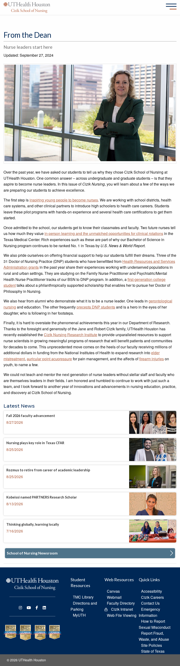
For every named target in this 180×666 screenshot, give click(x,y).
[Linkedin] (44, 607)
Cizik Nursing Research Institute (70, 334)
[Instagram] (20, 607)
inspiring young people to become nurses (64, 200)
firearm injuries (151, 358)
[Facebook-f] (37, 607)
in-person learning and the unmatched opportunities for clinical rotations (104, 233)
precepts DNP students (96, 307)
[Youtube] (29, 607)
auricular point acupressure (49, 358)
